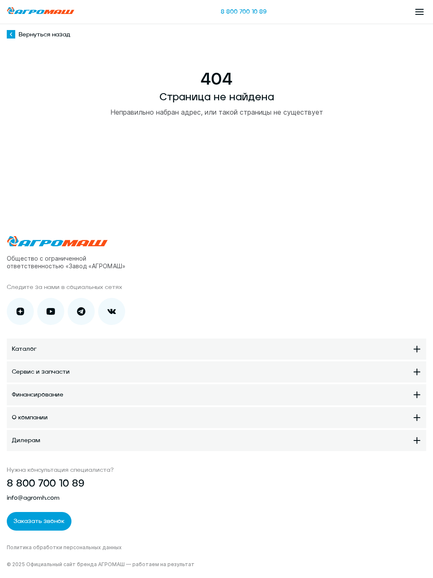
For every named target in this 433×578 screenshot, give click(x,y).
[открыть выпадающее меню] (419, 12)
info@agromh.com (33, 498)
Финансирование (37, 395)
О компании (30, 418)
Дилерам (26, 440)
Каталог (24, 349)
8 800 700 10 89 (244, 12)
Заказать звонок (39, 521)
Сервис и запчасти (41, 372)
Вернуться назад (44, 35)
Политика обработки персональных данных (64, 547)
